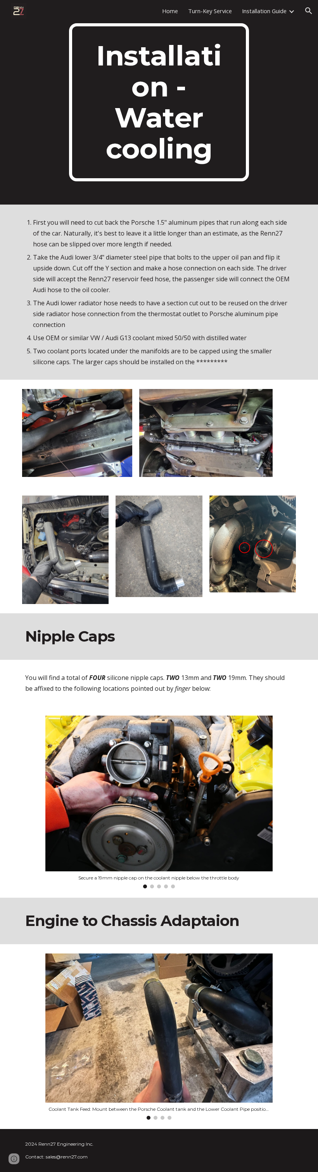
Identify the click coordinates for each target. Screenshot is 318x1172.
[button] (308, 11)
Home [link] (170, 11)
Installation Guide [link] (264, 11)
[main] (159, 102)
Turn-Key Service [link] (210, 11)
